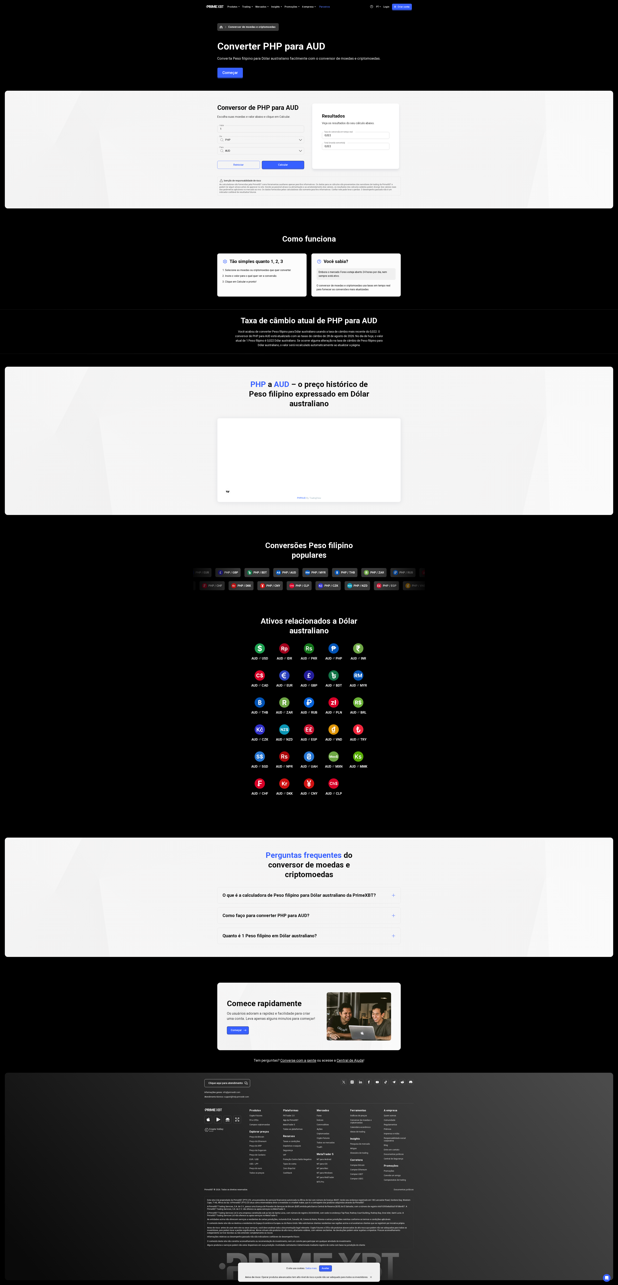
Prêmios (387, 1129)
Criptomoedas (323, 1134)
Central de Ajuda (350, 1060)
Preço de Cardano (257, 1155)
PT (377, 6)
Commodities (323, 1125)
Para (221, 147)
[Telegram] (394, 1082)
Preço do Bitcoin (256, 1137)
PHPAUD (301, 498)
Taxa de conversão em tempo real (338, 132)
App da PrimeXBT (290, 1120)
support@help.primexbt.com (236, 1097)
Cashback (287, 1173)
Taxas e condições (291, 1141)
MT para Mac (322, 1168)
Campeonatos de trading (395, 1180)
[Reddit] (402, 1082)
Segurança (288, 1150)
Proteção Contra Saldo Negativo (297, 1159)
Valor (222, 125)
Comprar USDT (356, 1174)
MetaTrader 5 (289, 1125)
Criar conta (403, 6)
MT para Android (324, 1159)
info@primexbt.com (231, 1092)
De (221, 136)
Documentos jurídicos (394, 1154)
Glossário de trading (359, 1153)
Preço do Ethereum (258, 1141)
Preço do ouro (255, 1168)
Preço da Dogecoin (257, 1150)
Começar (230, 72)
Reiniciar (238, 164)
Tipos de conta (289, 1164)
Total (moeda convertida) (334, 143)
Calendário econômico (360, 1127)
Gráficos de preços (358, 1116)
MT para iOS (322, 1164)
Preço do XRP (255, 1146)
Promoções (389, 1171)
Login (386, 6)
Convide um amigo (392, 1175)
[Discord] (411, 1082)
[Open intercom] (607, 1278)
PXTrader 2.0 (289, 1116)
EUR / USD (254, 1159)
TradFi (319, 1147)
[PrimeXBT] (215, 6)
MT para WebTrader (325, 1177)
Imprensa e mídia (391, 1134)
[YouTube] (377, 1082)
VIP (284, 1155)
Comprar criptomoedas (259, 1125)
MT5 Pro (320, 1182)
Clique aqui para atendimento (225, 1083)
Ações (320, 1129)
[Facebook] (369, 1082)
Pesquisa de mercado (360, 1144)
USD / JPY (253, 1164)
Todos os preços (256, 1173)
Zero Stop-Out (289, 1168)
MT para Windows (324, 1173)
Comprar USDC (356, 1179)
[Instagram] (352, 1082)
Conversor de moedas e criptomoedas (252, 26)
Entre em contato (391, 1150)
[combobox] (262, 140)
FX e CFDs (253, 1120)
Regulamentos (390, 1125)
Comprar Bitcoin (357, 1165)
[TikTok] (386, 1082)
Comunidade (389, 1120)
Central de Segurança (393, 1159)
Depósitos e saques (292, 1146)
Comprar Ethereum (358, 1170)
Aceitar (325, 1268)
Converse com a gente (298, 1060)
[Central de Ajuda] (372, 7)
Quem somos (390, 1116)
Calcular (283, 164)
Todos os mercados (326, 1143)
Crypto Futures (255, 1116)
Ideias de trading (357, 1132)
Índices (320, 1120)
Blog (386, 1145)
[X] (344, 1082)
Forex (319, 1116)
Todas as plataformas (293, 1129)
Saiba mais (311, 1268)
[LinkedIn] (360, 1082)
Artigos (353, 1148)
